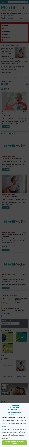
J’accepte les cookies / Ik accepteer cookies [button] (14, 442)
